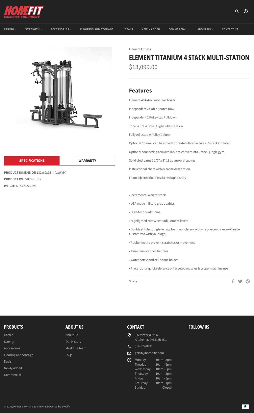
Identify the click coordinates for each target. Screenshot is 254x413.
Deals (128, 29)
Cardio (9, 29)
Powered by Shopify (58, 406)
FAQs (68, 355)
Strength (32, 29)
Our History (73, 341)
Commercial (178, 29)
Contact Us (230, 29)
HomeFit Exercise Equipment (29, 406)
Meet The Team (75, 348)
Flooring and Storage (97, 29)
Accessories (60, 29)
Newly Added (150, 29)
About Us (204, 29)
